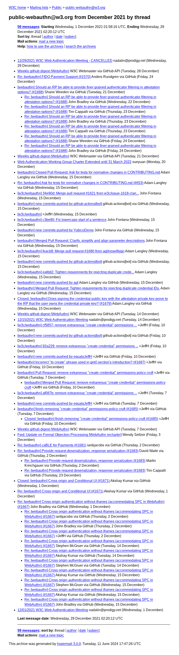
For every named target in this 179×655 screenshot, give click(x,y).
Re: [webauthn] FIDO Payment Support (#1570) (54, 77)
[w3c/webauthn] (29, 214)
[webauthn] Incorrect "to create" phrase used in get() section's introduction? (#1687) (81, 362)
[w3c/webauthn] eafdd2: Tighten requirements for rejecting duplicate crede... (75, 272)
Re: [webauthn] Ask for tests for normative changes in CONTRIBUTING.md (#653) (80, 183)
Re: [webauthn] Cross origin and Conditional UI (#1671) (60, 491)
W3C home (17, 7)
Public (57, 7)
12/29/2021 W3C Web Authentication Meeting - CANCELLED (64, 60)
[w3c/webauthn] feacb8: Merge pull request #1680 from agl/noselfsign (70, 251)
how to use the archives (45, 46)
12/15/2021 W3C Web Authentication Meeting (52, 319)
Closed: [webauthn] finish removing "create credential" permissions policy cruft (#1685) (91, 419)
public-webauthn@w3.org (85, 7)
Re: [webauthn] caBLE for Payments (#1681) (51, 445)
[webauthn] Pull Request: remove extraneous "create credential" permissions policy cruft (85, 373)
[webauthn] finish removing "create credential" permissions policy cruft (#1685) (77, 409)
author (48, 36)
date (59, 36)
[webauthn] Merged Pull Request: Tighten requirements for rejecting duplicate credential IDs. (88, 288)
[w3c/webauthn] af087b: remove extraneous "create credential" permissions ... (77, 393)
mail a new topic (51, 41)
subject (70, 36)
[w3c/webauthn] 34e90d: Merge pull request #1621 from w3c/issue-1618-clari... (78, 193)
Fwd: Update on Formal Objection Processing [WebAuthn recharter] (69, 435)
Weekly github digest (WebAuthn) (43, 71)
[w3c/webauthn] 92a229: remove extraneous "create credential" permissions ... (77, 346)
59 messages (28, 27)
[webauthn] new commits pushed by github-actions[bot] (59, 204)
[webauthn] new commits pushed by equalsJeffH (54, 356)
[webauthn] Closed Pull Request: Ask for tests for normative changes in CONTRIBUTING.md (88, 172)
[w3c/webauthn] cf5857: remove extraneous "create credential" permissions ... (77, 325)
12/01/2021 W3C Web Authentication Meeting (52, 610)
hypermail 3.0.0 (69, 644)
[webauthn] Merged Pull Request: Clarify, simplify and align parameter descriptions (81, 240)
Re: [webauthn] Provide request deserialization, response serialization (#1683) (77, 451)
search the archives (81, 46)
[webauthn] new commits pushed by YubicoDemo (55, 230)
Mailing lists (39, 7)
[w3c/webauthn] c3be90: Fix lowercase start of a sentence (62, 220)
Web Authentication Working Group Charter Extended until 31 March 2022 (74, 162)
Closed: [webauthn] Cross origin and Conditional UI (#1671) (63, 481)
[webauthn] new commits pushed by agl (47, 282)
